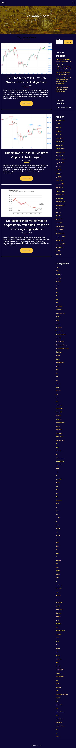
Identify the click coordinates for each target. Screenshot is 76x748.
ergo (57, 493)
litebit (57, 578)
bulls (57, 376)
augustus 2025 (60, 163)
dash (57, 447)
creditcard (59, 433)
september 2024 (60, 201)
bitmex (58, 355)
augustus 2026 (60, 120)
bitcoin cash (59, 331)
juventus (58, 560)
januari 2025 (59, 187)
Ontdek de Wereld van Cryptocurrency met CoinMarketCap (62, 89)
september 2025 (60, 159)
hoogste (58, 535)
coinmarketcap (60, 422)
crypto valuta (59, 436)
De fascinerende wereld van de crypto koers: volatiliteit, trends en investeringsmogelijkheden (26, 225)
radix (57, 627)
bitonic (58, 359)
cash (57, 384)
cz (56, 444)
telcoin (58, 655)
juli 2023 (58, 251)
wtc (57, 729)
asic (57, 299)
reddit (57, 638)
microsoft (58, 588)
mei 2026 (58, 131)
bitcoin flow (59, 338)
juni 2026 (58, 127)
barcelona (58, 309)
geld (57, 525)
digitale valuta (60, 461)
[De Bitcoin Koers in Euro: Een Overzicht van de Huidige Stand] (26, 58)
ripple (57, 641)
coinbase (58, 415)
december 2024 (60, 191)
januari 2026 (59, 145)
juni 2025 (58, 170)
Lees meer (26, 103)
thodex (58, 666)
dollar (57, 468)
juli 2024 (58, 208)
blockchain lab (60, 362)
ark (56, 295)
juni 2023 (58, 254)
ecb (57, 472)
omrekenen (59, 602)
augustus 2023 (60, 247)
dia (56, 454)
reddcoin (58, 634)
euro (57, 511)
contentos (59, 429)
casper (58, 387)
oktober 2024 (59, 198)
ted (57, 652)
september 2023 (60, 244)
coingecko (59, 419)
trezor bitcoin (59, 669)
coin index (58, 405)
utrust (57, 683)
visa (57, 690)
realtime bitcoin (60, 630)
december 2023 (60, 233)
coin (57, 401)
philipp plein (59, 609)
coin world (59, 412)
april (57, 292)
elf (56, 475)
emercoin (58, 479)
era (57, 489)
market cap (59, 585)
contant (58, 426)
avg (57, 302)
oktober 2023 (59, 240)
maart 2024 (59, 223)
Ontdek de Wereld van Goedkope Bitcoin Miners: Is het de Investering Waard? (64, 67)
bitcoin (58, 324)
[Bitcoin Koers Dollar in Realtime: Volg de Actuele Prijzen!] (26, 131)
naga (57, 592)
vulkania (58, 698)
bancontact (59, 306)
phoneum (58, 613)
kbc (57, 563)
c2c (57, 380)
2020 (57, 271)
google (58, 528)
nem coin (58, 595)
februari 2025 (60, 184)
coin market (59, 408)
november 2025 (60, 152)
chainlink (58, 391)
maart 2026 (59, 138)
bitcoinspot (59, 352)
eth (57, 496)
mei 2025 (58, 173)
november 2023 (60, 237)
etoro (57, 503)
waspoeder (59, 705)
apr (57, 288)
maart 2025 (59, 180)
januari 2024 (59, 230)
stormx (58, 648)
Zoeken (58, 39)
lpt (56, 581)
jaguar (57, 553)
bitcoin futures (60, 341)
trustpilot (58, 673)
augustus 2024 (60, 205)
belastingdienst (60, 313)
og (56, 599)
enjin (57, 486)
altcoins (58, 281)
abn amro (58, 274)
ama (57, 285)
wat (57, 708)
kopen (57, 567)
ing (56, 549)
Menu (3, 3)
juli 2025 (58, 166)
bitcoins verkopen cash (62, 348)
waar (57, 701)
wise (57, 715)
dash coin (58, 451)
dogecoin (58, 465)
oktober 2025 (59, 156)
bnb (57, 369)
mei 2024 (58, 215)
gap (57, 521)
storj (57, 645)
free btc (58, 518)
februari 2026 (60, 141)
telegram (58, 659)
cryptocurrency (60, 440)
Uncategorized (60, 676)
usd (57, 680)
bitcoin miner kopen (61, 345)
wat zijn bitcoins (60, 712)
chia (57, 394)
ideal (57, 546)
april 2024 (58, 219)
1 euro (57, 267)
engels (58, 482)
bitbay (57, 320)
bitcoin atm (59, 327)
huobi (57, 542)
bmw (57, 366)
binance (58, 317)
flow (57, 514)
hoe (57, 532)
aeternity (58, 278)
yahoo (57, 736)
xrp (56, 733)
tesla (57, 662)
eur (57, 507)
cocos (57, 398)
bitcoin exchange (61, 334)
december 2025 (60, 148)
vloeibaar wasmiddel (62, 694)
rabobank (58, 623)
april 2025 (58, 177)
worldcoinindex (60, 726)
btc (56, 373)
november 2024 (60, 194)
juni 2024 (58, 212)
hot (57, 539)
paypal (58, 606)
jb (56, 556)
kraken (58, 571)
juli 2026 (58, 124)
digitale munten (60, 458)
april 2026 (58, 134)
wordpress (59, 722)
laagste (58, 574)
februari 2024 (60, 226)
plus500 (58, 616)
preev (57, 620)
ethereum (58, 500)
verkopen (58, 687)
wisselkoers (59, 719)
